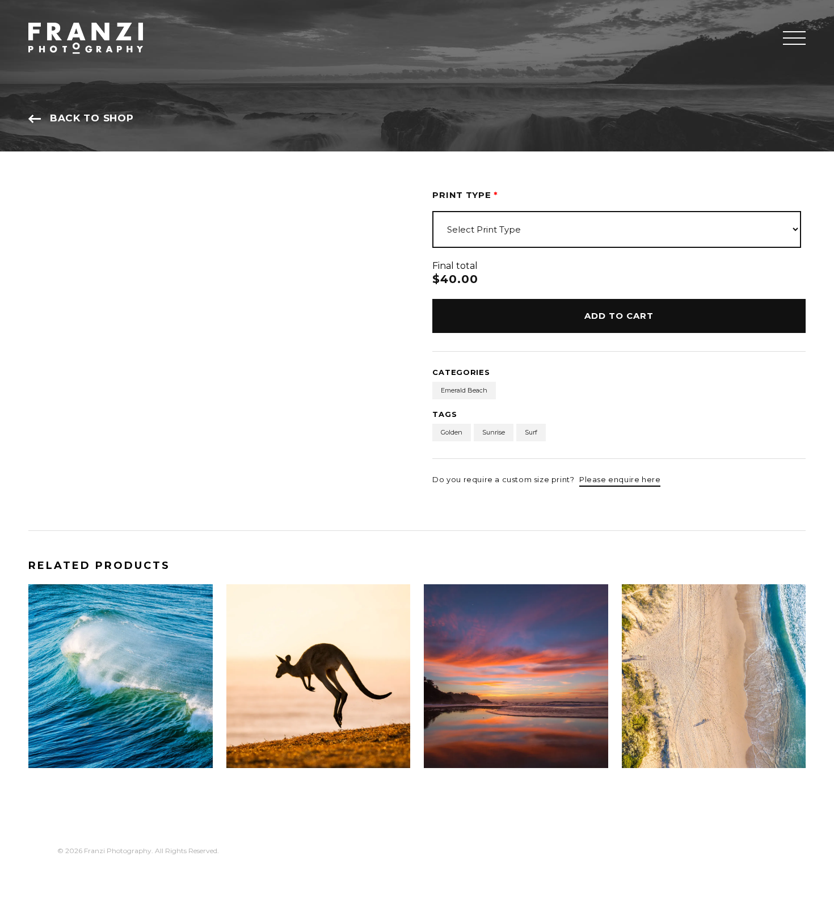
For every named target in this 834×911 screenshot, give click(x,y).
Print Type (465, 194)
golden (451, 432)
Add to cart (619, 315)
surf (531, 432)
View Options (79, 747)
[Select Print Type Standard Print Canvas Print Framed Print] (616, 229)
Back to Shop (91, 118)
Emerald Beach (464, 390)
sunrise (493, 432)
